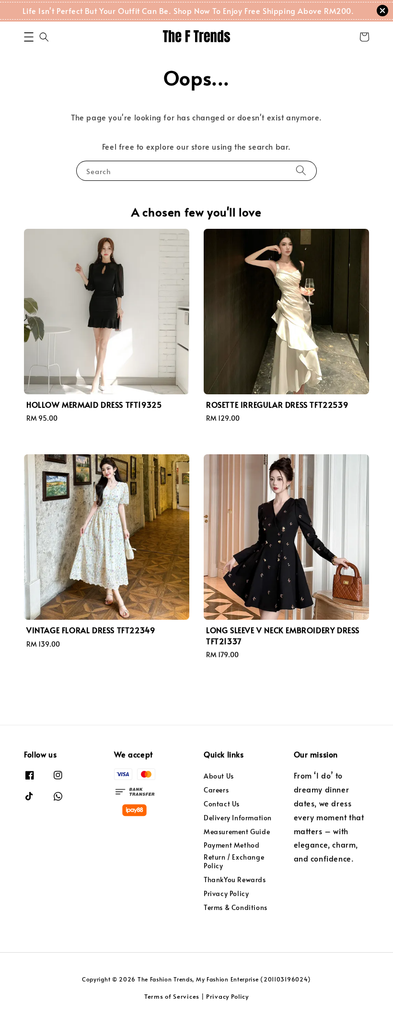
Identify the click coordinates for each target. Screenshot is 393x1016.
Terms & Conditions (235, 907)
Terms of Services (171, 996)
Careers (216, 789)
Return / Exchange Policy (234, 861)
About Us (219, 776)
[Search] (301, 170)
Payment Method (231, 845)
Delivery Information (238, 817)
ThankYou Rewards (235, 879)
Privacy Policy (226, 893)
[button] (28, 36)
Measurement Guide (237, 831)
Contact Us (222, 803)
